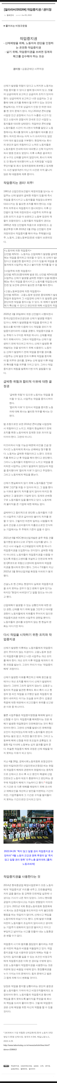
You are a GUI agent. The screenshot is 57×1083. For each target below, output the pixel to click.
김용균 (36, 1066)
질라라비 (32, 1069)
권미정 (47, 1066)
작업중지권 (15, 1066)
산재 (41, 1066)
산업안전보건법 (26, 1066)
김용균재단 (15, 1069)
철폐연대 (24, 1069)
